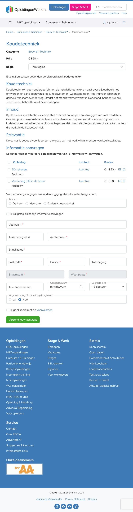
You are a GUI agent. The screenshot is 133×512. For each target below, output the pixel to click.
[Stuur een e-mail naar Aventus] (119, 169)
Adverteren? (13, 439)
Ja (14, 299)
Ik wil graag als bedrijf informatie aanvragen (36, 214)
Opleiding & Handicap (19, 402)
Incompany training (18, 374)
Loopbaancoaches (100, 369)
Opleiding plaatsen (86, 13)
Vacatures (54, 352)
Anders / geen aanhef (61, 203)
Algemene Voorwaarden (49, 499)
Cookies (92, 499)
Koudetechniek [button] (80, 32)
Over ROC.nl (13, 434)
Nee (25, 299)
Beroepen (54, 346)
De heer (18, 203)
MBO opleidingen (27, 22)
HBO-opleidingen (17, 352)
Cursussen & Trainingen (60, 22)
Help (124, 13)
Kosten (108, 162)
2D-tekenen (19, 169)
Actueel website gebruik (104, 385)
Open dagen (96, 352)
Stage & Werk (80, 7)
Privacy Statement (75, 499)
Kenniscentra (97, 346)
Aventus (84, 169)
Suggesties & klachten (20, 445)
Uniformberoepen (17, 391)
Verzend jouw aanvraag (23, 319)
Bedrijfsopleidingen (18, 369)
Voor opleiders (15, 413)
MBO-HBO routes (17, 396)
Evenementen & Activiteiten (107, 358)
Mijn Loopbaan (98, 363)
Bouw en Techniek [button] (56, 32)
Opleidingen (58, 7)
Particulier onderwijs (18, 363)
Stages (52, 358)
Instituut (84, 162)
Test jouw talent (99, 374)
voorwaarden (44, 310)
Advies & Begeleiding (19, 408)
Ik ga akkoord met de (31, 310)
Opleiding (19, 162)
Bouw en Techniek (39, 51)
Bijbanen (53, 369)
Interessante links (17, 451)
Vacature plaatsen (109, 13)
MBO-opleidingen (17, 346)
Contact (11, 428)
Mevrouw (35, 203)
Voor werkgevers (58, 374)
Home (9, 32)
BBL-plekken (55, 363)
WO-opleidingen (16, 385)
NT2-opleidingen (16, 380)
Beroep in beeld (99, 380)
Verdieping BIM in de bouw (28, 181)
